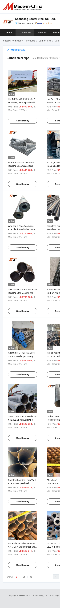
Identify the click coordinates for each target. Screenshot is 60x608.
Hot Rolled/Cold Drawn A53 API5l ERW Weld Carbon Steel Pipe (22, 547)
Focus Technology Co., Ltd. (40, 595)
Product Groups (17, 49)
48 (31, 576)
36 (24, 576)
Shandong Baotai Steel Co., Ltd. (35, 19)
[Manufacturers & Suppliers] (23, 6)
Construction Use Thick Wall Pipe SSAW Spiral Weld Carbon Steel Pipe (22, 483)
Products (26, 32)
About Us (42, 32)
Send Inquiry (22, 120)
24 (17, 577)
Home (9, 32)
